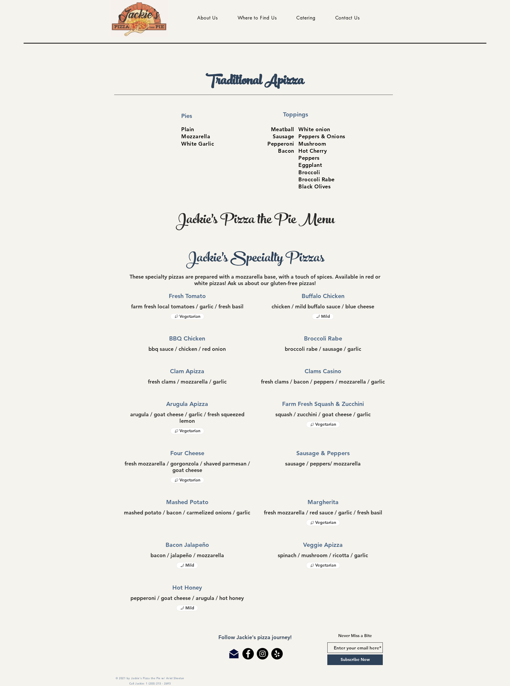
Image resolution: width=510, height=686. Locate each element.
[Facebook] (248, 653)
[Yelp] (277, 653)
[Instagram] (262, 653)
